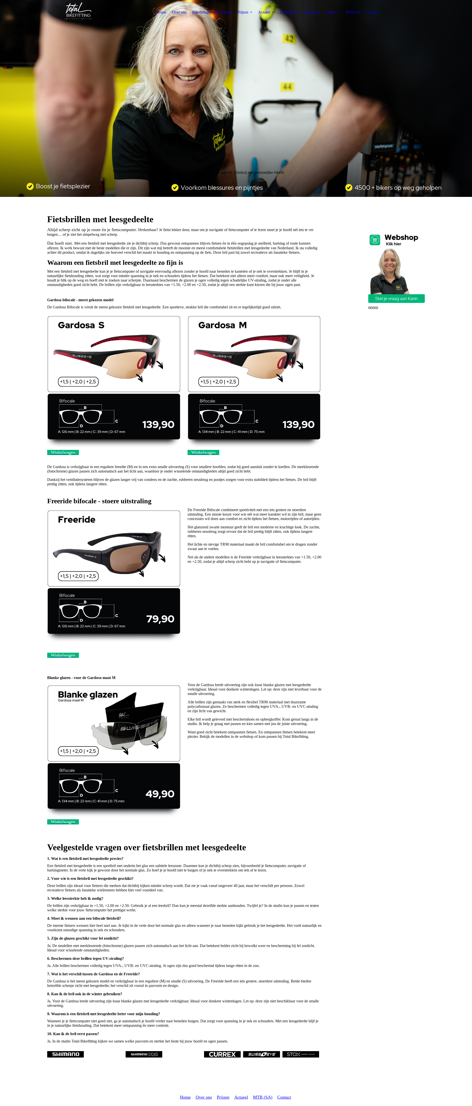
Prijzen (242, 12)
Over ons (179, 12)
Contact (372, 12)
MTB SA (352, 12)
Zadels (330, 12)
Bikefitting (200, 12)
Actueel (264, 12)
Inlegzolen (311, 12)
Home (161, 12)
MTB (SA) (262, 1097)
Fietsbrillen (288, 12)
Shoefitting (223, 12)
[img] (78, 12)
